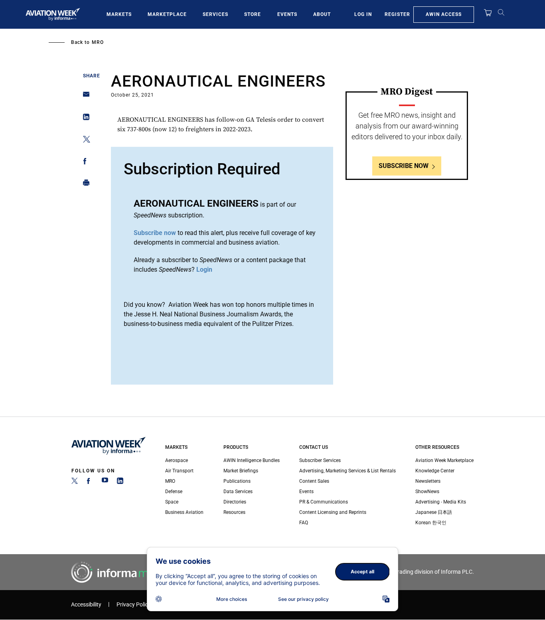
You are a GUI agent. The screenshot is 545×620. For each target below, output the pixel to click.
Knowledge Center (434, 471)
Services (215, 14)
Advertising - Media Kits (440, 502)
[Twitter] (74, 482)
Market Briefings (240, 471)
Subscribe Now (403, 166)
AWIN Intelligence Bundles (251, 460)
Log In (363, 14)
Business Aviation (184, 512)
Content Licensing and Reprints (332, 512)
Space (171, 502)
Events (287, 14)
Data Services (238, 491)
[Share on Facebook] (84, 163)
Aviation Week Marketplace (444, 460)
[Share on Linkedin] (84, 119)
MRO (98, 42)
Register (397, 14)
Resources (234, 512)
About (322, 14)
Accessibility (86, 604)
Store (252, 14)
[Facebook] (90, 482)
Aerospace (176, 460)
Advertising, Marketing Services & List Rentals (347, 471)
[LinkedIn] (120, 482)
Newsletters (427, 481)
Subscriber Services (320, 460)
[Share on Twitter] (84, 141)
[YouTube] (105, 482)
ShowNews (427, 491)
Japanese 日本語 (433, 512)
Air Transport (179, 471)
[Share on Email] (84, 97)
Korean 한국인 (430, 522)
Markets (119, 14)
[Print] (84, 185)
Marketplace (167, 14)
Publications (237, 481)
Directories (234, 502)
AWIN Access (444, 14)
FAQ (303, 522)
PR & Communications (323, 502)
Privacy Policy (134, 604)
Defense (173, 491)
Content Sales (314, 481)
